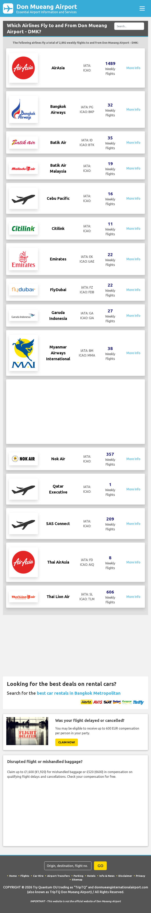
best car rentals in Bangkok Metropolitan (79, 693)
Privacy (140, 875)
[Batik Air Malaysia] (23, 168)
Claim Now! (66, 742)
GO (100, 865)
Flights (24, 875)
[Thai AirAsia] (23, 562)
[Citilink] (23, 228)
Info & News (107, 875)
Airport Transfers (58, 875)
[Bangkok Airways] (23, 109)
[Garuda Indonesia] (23, 315)
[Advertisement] (75, 411)
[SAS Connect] (23, 523)
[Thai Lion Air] (23, 596)
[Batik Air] (23, 142)
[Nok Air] (23, 458)
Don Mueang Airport (46, 8)
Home (13, 875)
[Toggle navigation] (142, 8)
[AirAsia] (23, 67)
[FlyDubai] (23, 289)
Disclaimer (125, 875)
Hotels (91, 875)
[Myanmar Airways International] (23, 353)
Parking (78, 875)
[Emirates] (23, 259)
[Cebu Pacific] (23, 198)
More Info (133, 68)
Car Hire (38, 875)
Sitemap (77, 879)
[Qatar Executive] (23, 489)
